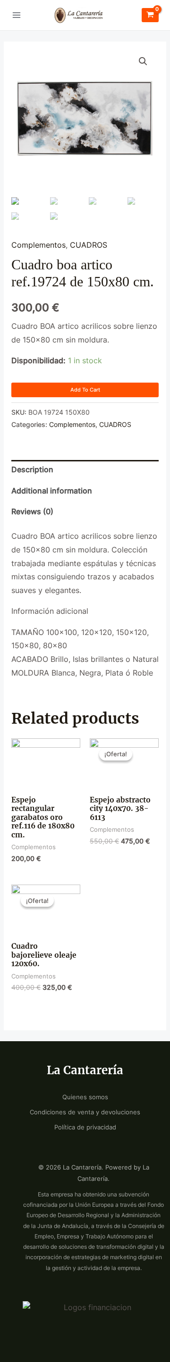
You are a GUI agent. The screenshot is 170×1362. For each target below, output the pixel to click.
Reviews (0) (32, 511)
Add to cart (85, 389)
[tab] (85, 470)
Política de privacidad (85, 1127)
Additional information (51, 490)
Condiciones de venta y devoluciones (85, 1112)
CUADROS (88, 245)
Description (32, 469)
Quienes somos (85, 1097)
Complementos (38, 245)
